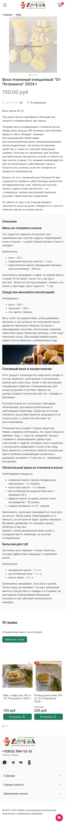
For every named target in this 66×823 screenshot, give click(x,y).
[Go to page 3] (7, 726)
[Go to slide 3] (34, 75)
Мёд (18, 14)
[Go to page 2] (5, 726)
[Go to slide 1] (29, 75)
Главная (7, 14)
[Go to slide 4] (36, 75)
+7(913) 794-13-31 (17, 751)
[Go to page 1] (3, 726)
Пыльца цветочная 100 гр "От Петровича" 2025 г (48, 698)
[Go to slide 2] (31, 75)
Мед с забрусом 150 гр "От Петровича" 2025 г (17, 697)
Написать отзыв (14, 639)
